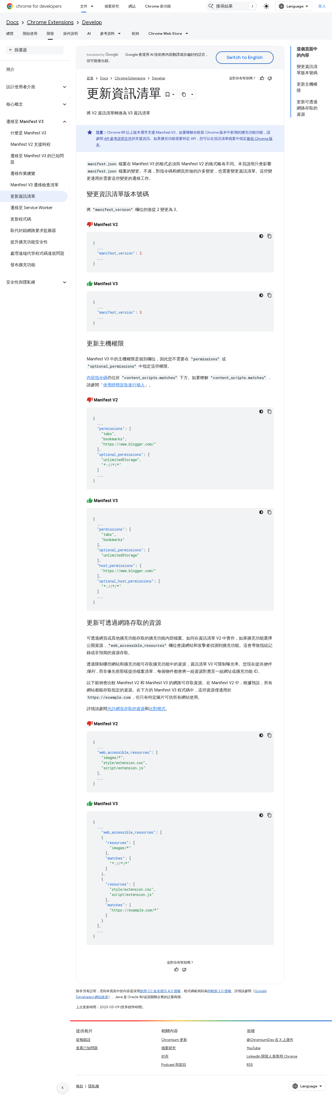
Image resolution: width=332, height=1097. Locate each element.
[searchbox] (35, 50)
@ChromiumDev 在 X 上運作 (270, 1039)
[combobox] (232, 6)
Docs (12, 22)
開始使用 (30, 33)
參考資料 (107, 33)
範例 (135, 33)
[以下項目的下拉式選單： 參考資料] (121, 33)
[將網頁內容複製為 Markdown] (184, 94)
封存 (165, 1056)
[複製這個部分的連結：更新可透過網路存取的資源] (166, 623)
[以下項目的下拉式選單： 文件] (93, 6)
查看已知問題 (87, 1048)
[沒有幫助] (270, 78)
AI (89, 33)
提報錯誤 (83, 1039)
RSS (250, 1064)
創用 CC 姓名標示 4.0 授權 (160, 991)
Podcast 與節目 (173, 1064)
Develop (92, 22)
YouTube (253, 1048)
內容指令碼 (97, 377)
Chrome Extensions (50, 22)
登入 (322, 6)
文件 (83, 6)
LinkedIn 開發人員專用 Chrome (272, 1056)
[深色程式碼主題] (261, 236)
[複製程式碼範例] (269, 236)
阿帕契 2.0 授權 (219, 991)
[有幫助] (262, 78)
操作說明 (70, 33)
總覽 (9, 33)
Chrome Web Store (165, 33)
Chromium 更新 (174, 1039)
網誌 (132, 6)
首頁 (90, 78)
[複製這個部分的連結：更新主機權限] (129, 344)
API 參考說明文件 (118, 138)
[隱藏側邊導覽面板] (62, 1087)
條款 (79, 1086)
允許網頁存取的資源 (126, 708)
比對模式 (157, 708)
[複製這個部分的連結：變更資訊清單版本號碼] (154, 194)
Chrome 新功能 (158, 6)
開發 (50, 33)
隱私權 (93, 1086)
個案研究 (112, 6)
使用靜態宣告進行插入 (124, 385)
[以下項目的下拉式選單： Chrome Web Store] (188, 33)
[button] (30, 87)
